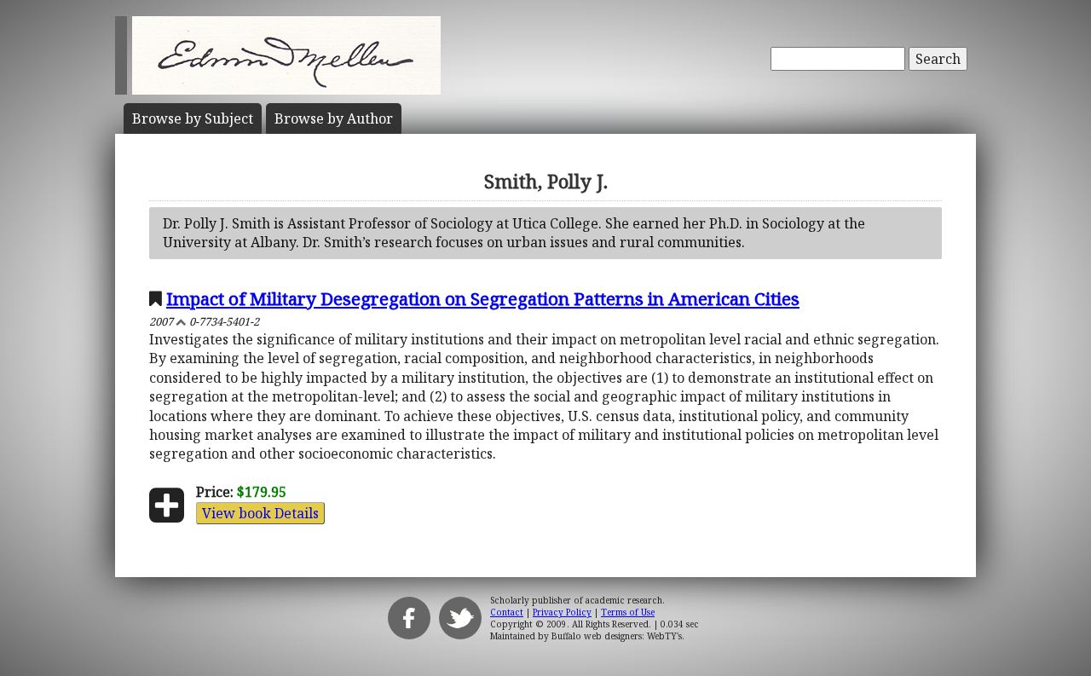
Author (333, 118)
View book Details (260, 513)
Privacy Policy (562, 612)
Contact (506, 612)
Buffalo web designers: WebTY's (616, 636)
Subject (192, 118)
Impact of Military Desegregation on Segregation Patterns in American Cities (482, 298)
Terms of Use (628, 612)
